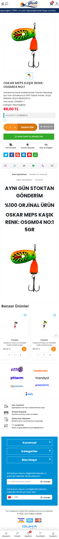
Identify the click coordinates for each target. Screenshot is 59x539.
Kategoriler (29, 451)
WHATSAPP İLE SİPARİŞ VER (30, 136)
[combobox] (10, 497)
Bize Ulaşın (29, 460)
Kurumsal (29, 443)
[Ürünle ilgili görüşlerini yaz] (15, 165)
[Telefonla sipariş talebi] (43, 165)
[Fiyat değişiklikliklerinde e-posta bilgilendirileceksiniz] (34, 165)
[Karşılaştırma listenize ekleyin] (24, 165)
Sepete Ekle (27, 127)
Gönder (46, 481)
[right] (56, 335)
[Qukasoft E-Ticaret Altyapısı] (29, 527)
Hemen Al (47, 126)
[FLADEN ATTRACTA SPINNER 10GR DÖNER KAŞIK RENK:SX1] (14, 325)
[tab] (19, 174)
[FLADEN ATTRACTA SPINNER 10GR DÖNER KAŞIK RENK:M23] (44, 325)
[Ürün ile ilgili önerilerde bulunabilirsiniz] (52, 165)
